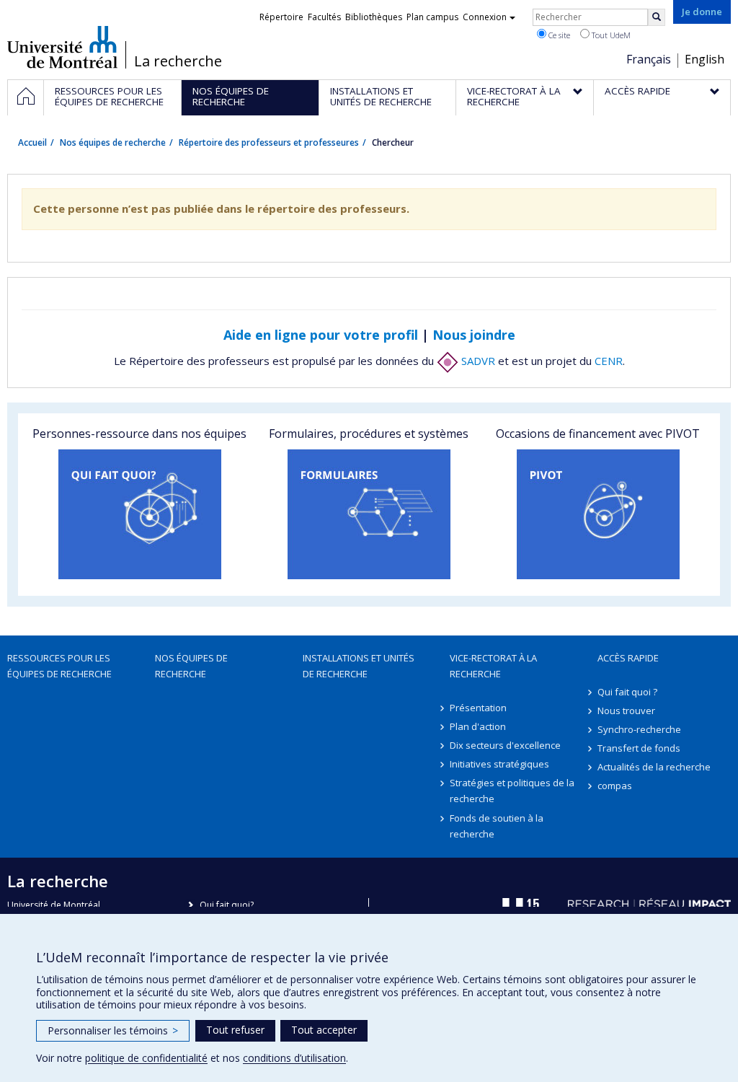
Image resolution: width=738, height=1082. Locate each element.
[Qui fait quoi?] (139, 514)
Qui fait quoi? (227, 905)
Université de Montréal (62, 47)
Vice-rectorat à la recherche (493, 665)
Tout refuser (235, 1030)
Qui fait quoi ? (627, 691)
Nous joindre (473, 334)
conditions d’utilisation (294, 1058)
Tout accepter (324, 1030)
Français (648, 59)
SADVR (476, 360)
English (704, 59)
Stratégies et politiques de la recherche (512, 790)
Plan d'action (478, 726)
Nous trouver (626, 710)
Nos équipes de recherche (113, 142)
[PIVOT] (598, 514)
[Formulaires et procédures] (369, 514)
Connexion (485, 17)
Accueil (32, 142)
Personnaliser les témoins (113, 1030)
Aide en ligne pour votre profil (320, 334)
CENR (609, 360)
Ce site (558, 35)
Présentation (478, 707)
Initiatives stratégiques (499, 763)
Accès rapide (628, 657)
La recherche (178, 61)
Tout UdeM (610, 35)
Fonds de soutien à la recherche (496, 826)
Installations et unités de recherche (358, 665)
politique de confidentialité (146, 1058)
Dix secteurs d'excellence (505, 745)
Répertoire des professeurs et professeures (269, 142)
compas (614, 785)
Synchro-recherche (639, 729)
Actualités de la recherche (654, 766)
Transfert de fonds (638, 748)
